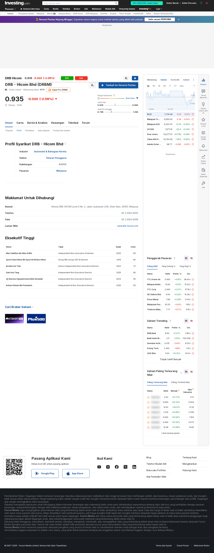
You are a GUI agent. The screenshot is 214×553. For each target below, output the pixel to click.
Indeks (164, 80)
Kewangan (57, 122)
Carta (19, 122)
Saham (10, 14)
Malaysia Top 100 (155, 119)
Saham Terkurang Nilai (163, 14)
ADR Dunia (78, 14)
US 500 (150, 129)
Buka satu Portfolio (156, 470)
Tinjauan (9, 130)
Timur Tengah (125, 14)
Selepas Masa (64, 14)
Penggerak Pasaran (159, 258)
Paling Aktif (152, 266)
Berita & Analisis (37, 122)
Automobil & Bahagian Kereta (50, 151)
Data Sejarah (44, 130)
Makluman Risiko (201, 545)
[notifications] (201, 2)
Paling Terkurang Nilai (157, 382)
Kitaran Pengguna (56, 158)
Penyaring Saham (127, 9)
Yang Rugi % (185, 266)
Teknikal (73, 122)
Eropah (113, 14)
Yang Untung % (168, 266)
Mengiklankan (190, 464)
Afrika (148, 14)
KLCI (149, 114)
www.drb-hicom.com (127, 226)
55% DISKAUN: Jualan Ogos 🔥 (147, 3)
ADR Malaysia (92, 14)
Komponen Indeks (61, 130)
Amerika (103, 14)
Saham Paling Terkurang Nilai (162, 373)
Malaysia (40, 14)
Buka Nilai (130, 98)
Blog (148, 457)
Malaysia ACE (153, 124)
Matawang (152, 80)
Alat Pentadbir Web (156, 476)
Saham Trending (157, 320)
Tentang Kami (190, 457)
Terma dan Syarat (164, 545)
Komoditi (175, 80)
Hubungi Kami (190, 470)
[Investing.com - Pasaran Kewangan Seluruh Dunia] (17, 3)
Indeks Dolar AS (154, 144)
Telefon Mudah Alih (156, 464)
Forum (86, 122)
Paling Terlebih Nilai (180, 382)
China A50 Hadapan (156, 139)
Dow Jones (152, 134)
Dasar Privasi (183, 545)
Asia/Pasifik (138, 14)
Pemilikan (29, 130)
